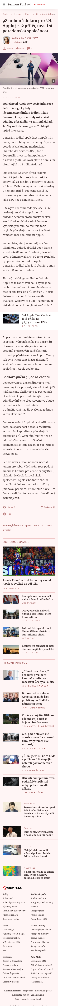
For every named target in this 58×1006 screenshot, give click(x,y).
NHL (5, 950)
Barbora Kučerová (25, 38)
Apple (28, 525)
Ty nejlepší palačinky (41, 929)
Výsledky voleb (10, 906)
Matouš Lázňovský (42, 726)
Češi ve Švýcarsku (11, 973)
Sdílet (21, 48)
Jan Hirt (34, 906)
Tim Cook (39, 525)
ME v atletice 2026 (11, 942)
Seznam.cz (39, 4)
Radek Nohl (37, 708)
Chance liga (8, 929)
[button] (29, 69)
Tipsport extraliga (11, 938)
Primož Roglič (37, 915)
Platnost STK (37, 982)
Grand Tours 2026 (39, 919)
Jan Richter (37, 748)
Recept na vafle (38, 946)
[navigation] (3, 4)
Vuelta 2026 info (38, 898)
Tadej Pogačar (37, 911)
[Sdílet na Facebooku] (4, 514)
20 (32, 48)
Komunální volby (11, 919)
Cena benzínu (37, 995)
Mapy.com (28, 991)
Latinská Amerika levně (14, 977)
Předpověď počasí (43, 991)
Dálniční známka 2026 (41, 965)
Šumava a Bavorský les (13, 969)
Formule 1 (7, 946)
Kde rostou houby (20, 995)
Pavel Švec (36, 792)
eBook (10, 48)
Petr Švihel (37, 770)
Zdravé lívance (38, 938)
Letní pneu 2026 (38, 961)
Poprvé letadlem (10, 965)
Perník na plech (38, 950)
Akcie (49, 525)
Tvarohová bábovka (40, 942)
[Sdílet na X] (9, 514)
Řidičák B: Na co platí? (41, 973)
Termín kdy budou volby (14, 911)
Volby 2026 (8, 898)
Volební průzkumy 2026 (14, 902)
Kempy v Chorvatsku (12, 961)
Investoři (7, 530)
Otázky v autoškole (40, 977)
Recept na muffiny (39, 934)
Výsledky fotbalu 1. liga (13, 934)
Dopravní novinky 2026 (42, 969)
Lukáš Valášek (38, 686)
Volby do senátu (10, 915)
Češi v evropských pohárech (28, 999)
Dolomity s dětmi (11, 982)
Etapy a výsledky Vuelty (42, 902)
